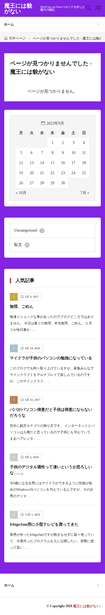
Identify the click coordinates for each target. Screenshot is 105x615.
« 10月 (21, 193)
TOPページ (17, 38)
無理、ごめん (21, 306)
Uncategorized (28, 230)
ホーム (9, 24)
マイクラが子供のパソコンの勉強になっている (51, 358)
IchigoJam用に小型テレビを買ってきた (44, 524)
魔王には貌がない (44, 8)
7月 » (84, 193)
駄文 (21, 245)
